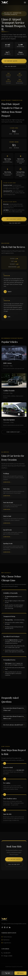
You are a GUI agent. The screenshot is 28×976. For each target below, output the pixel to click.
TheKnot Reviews (7, 936)
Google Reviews (7, 942)
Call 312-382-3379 (10, 66)
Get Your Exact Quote (14, 219)
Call (9, 973)
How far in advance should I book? (13, 725)
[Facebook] (2, 928)
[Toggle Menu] (25, 2)
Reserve (21, 973)
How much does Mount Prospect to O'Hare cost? (13, 709)
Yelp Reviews (6, 939)
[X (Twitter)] (7, 928)
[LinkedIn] (9, 928)
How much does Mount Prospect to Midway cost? (13, 717)
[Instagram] (4, 928)
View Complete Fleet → (14, 432)
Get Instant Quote (10, 61)
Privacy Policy (20, 966)
